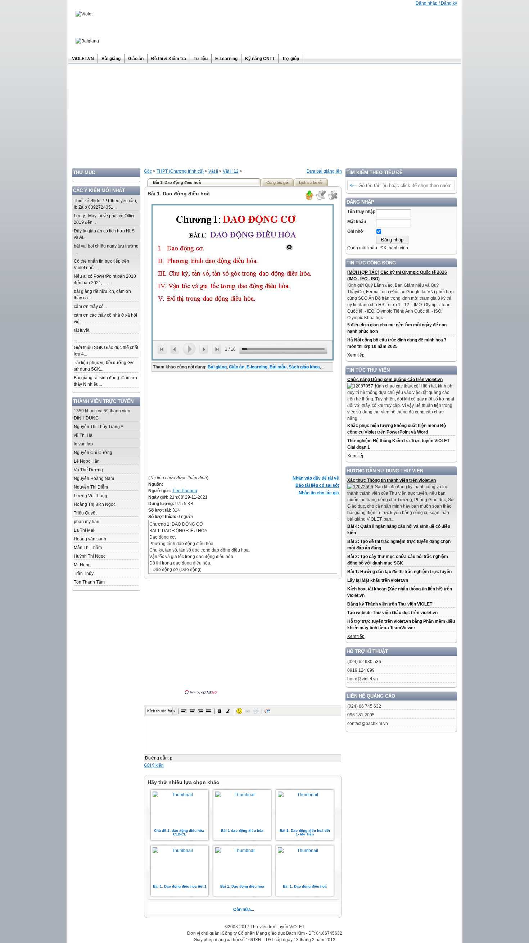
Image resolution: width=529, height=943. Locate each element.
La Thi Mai (84, 530)
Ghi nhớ (355, 231)
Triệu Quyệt (85, 513)
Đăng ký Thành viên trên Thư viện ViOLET (389, 604)
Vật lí (213, 171)
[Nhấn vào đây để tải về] (309, 199)
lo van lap (83, 443)
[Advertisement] (264, 117)
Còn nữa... (243, 909)
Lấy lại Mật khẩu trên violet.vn (377, 580)
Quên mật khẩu (362, 247)
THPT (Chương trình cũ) (180, 171)
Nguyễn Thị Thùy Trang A (98, 426)
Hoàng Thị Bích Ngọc (95, 504)
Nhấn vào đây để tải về (316, 478)
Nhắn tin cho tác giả (319, 492)
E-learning (257, 367)
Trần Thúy (84, 573)
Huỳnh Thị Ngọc (89, 556)
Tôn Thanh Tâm (89, 582)
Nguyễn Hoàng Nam (94, 478)
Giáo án (236, 367)
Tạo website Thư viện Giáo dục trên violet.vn (392, 612)
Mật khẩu (356, 221)
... (75, 338)
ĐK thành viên (394, 247)
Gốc (148, 171)
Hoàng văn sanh (90, 538)
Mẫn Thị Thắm (88, 547)
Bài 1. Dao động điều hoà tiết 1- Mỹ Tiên (305, 832)
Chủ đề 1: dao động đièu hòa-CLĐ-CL (179, 832)
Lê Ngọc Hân (87, 461)
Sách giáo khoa (304, 367)
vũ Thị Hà (83, 435)
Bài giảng (217, 367)
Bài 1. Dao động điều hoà (242, 886)
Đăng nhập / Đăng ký (436, 3)
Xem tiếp (356, 355)
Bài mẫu (278, 367)
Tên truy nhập (361, 211)
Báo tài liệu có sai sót (317, 485)
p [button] (171, 758)
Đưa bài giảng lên (324, 171)
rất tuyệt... (83, 330)
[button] (184, 711)
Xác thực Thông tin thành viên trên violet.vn (391, 480)
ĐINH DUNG (86, 418)
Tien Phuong (184, 490)
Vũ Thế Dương (88, 469)
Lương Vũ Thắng (90, 495)
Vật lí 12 (231, 171)
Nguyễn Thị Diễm (91, 487)
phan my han (86, 521)
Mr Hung (82, 564)
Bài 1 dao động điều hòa (242, 831)
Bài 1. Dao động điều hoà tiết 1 (180, 886)
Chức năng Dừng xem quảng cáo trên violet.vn (395, 379)
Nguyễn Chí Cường (93, 452)
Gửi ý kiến (154, 765)
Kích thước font (159, 711)
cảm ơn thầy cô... (90, 306)
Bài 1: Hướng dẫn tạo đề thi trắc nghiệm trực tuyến (399, 571)
